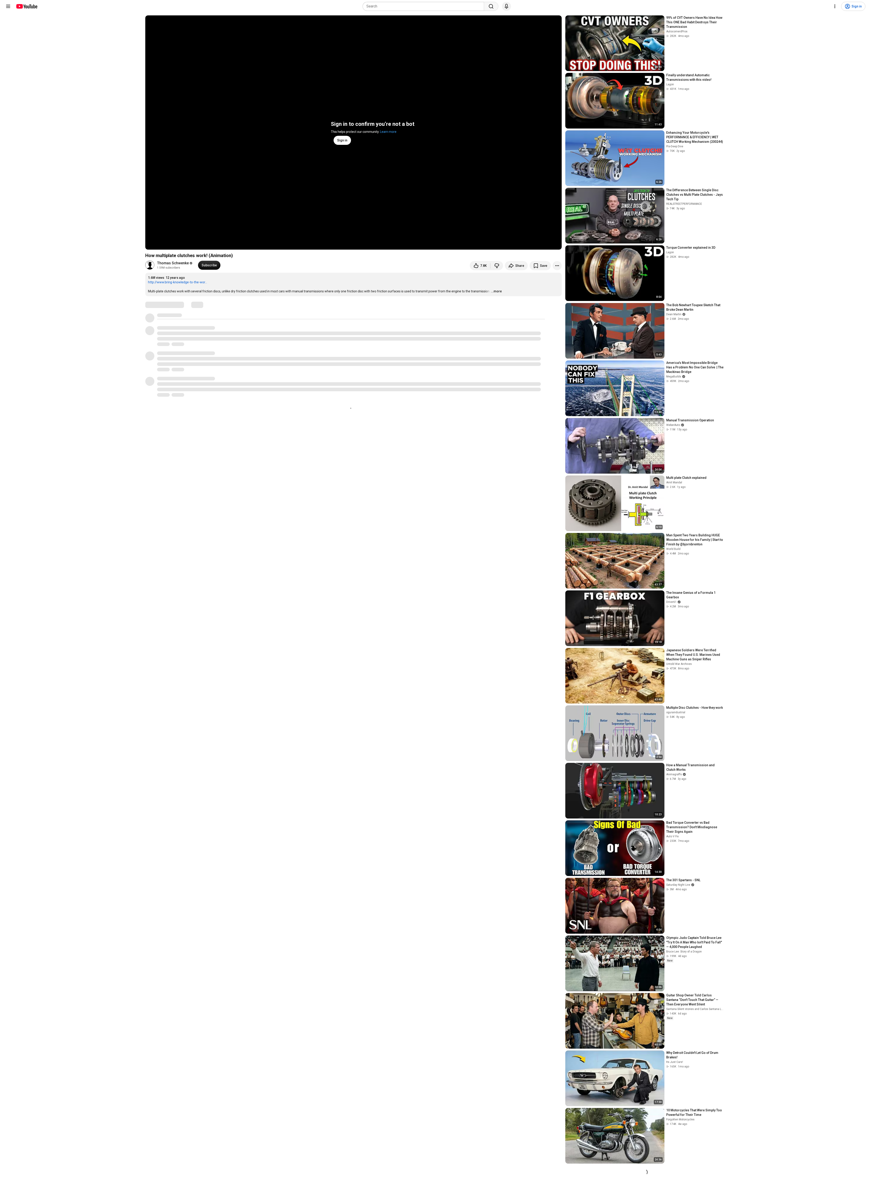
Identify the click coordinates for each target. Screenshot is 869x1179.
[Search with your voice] (506, 6)
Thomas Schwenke (173, 263)
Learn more (388, 132)
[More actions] (557, 265)
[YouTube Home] (27, 6)
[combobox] (424, 6)
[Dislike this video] (496, 265)
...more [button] (496, 291)
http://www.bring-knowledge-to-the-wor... (177, 282)
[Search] (491, 6)
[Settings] (835, 6)
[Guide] (8, 6)
